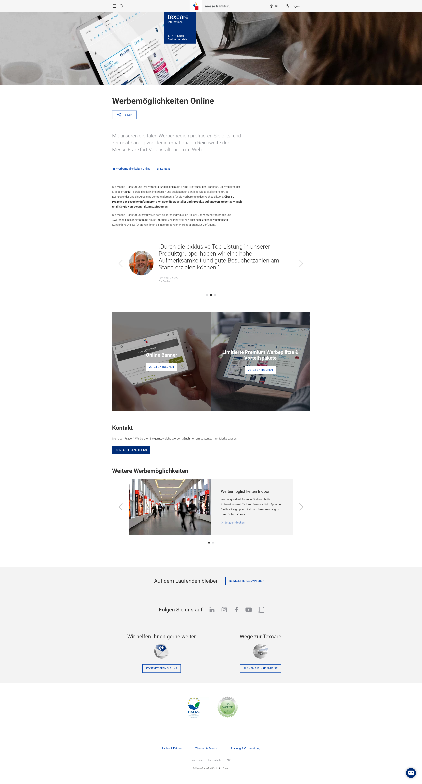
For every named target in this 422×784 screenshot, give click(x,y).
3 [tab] (215, 295)
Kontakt (165, 168)
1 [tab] (207, 295)
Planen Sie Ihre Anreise (260, 668)
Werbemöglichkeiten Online (133, 168)
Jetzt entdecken (234, 522)
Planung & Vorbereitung (245, 748)
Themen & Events (206, 748)
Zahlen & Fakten (171, 748)
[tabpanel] (211, 264)
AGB (229, 760)
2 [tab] (211, 295)
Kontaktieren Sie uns (131, 450)
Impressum (196, 760)
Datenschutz (214, 760)
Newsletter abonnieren (246, 580)
